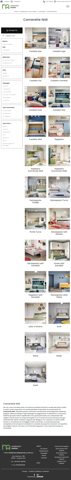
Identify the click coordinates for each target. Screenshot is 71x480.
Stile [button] (4, 70)
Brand (44, 455)
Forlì (4, 135)
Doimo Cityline (8, 44)
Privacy (24, 471)
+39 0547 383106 (19, 461)
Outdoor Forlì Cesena (61, 462)
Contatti (44, 458)
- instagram (16, 1)
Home (16, 11)
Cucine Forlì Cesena (62, 446)
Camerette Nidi (52, 11)
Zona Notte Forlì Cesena (61, 454)
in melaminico (7, 63)
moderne (6, 76)
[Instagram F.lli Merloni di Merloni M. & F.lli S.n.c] (37, 475)
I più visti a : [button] (7, 123)
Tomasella (6, 50)
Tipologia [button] (6, 83)
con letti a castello (9, 95)
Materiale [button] (6, 57)
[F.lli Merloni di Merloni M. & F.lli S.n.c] (9, 6)
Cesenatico (6, 132)
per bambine (7, 110)
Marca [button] (5, 41)
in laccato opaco (9, 60)
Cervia (5, 126)
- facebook (6, 1)
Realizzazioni (43, 451)
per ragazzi (6, 116)
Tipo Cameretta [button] (8, 108)
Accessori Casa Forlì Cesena (62, 458)
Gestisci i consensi (42, 471)
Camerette (41, 11)
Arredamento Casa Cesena (28, 11)
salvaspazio (7, 97)
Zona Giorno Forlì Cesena (61, 450)
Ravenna (6, 138)
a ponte (5, 86)
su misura (6, 100)
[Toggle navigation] (67, 6)
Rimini (5, 141)
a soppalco (6, 89)
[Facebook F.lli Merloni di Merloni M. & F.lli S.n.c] (34, 475)
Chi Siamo (43, 449)
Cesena (5, 129)
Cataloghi (43, 453)
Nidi (4, 47)
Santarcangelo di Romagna (9, 144)
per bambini (7, 113)
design (5, 73)
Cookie (31, 471)
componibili (7, 92)
